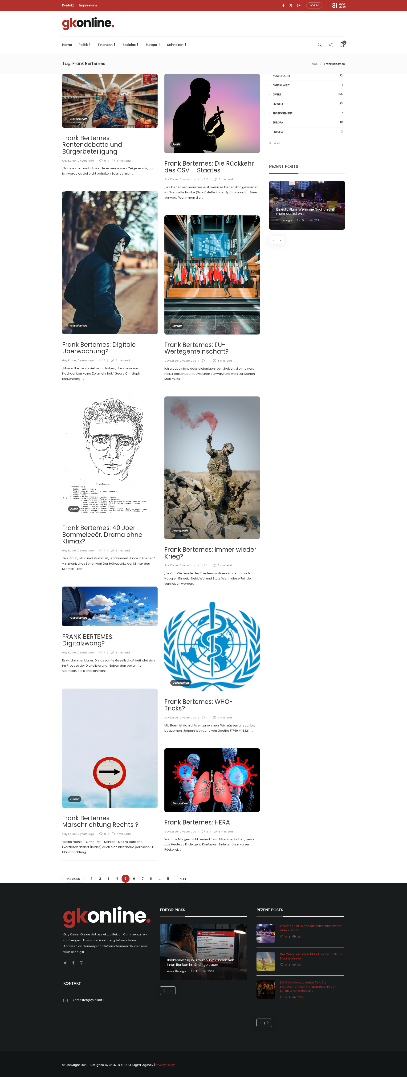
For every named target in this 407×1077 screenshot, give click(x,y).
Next (183, 879)
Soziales (129, 44)
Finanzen (105, 44)
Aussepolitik (180, 530)
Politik (83, 44)
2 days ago (284, 220)
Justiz (73, 509)
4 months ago (176, 971)
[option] (307, 205)
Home (67, 44)
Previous (73, 879)
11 (168, 878)
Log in (314, 5)
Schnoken (175, 44)
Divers (308, 94)
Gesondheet (180, 803)
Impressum (88, 5)
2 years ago (86, 161)
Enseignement (308, 113)
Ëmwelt (308, 104)
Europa (151, 44)
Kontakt (68, 5)
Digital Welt (308, 85)
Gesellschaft (78, 119)
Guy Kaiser (69, 161)
